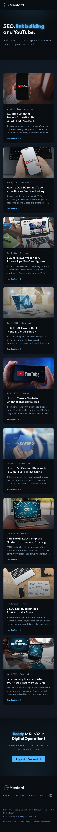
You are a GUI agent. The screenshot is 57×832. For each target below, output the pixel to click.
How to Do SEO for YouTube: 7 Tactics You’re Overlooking (26, 189)
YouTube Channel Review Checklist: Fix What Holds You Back (21, 117)
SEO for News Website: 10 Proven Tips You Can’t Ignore (26, 259)
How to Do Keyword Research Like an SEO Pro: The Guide (26, 470)
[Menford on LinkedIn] (51, 795)
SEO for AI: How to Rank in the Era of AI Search (22, 329)
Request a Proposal (26, 759)
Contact (42, 795)
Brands (6, 795)
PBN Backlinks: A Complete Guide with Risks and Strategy (27, 540)
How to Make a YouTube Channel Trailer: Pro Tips (23, 400)
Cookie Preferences (41, 821)
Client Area (18, 795)
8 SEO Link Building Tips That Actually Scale (22, 610)
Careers (31, 795)
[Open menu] (51, 5)
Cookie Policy (24, 821)
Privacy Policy (9, 821)
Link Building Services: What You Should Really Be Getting (26, 680)
